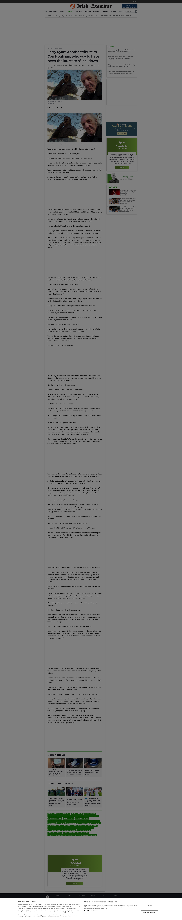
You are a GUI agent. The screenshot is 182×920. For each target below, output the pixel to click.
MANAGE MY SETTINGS (149, 912)
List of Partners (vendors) (91, 911)
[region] (91, 909)
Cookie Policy (69, 912)
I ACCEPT (149, 906)
